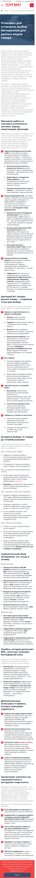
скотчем (18, 481)
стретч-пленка (26, 742)
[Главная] (1, 10)
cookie (15, 862)
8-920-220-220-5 (7, 1)
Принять (17, 875)
